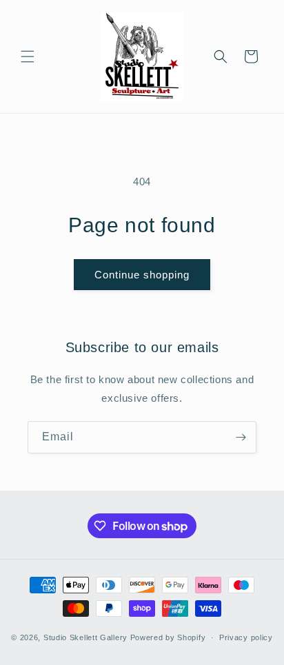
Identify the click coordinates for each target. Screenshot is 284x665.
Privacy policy (246, 637)
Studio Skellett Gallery (85, 637)
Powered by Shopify (168, 637)
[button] (27, 56)
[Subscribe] (240, 437)
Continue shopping (142, 274)
